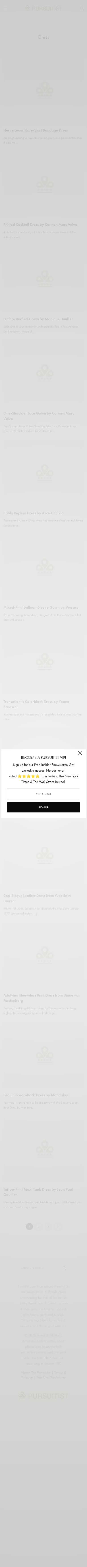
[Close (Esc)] (80, 755)
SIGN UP (43, 807)
